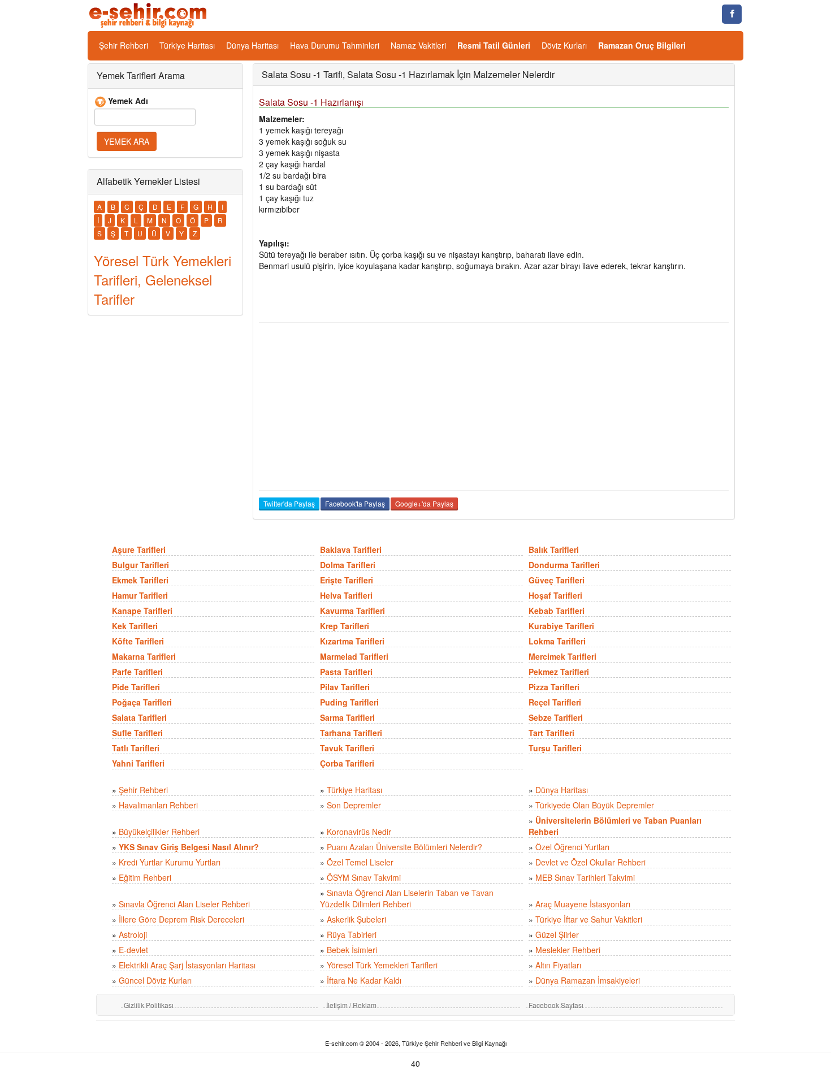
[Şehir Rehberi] (149, 14)
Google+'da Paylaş (424, 503)
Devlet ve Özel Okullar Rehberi (590, 862)
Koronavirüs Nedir (359, 831)
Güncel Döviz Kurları (155, 980)
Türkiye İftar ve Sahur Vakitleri (588, 919)
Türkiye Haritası (187, 45)
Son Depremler (354, 805)
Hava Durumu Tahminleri (334, 45)
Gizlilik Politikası (149, 1005)
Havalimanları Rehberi (158, 805)
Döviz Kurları (564, 45)
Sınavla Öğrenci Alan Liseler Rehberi (184, 904)
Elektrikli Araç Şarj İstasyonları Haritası (187, 965)
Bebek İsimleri (352, 949)
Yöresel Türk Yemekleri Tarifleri (382, 965)
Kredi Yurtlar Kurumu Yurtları (169, 862)
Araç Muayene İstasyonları (582, 904)
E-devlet (133, 949)
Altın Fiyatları (558, 965)
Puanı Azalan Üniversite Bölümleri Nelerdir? (404, 846)
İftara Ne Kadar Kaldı (364, 980)
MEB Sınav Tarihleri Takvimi (585, 877)
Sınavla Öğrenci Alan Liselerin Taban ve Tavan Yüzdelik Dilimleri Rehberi (407, 898)
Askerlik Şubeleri (356, 919)
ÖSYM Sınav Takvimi (364, 877)
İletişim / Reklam (351, 1005)
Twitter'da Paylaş (289, 503)
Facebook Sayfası (556, 1005)
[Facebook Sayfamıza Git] (732, 14)
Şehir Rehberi (123, 45)
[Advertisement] (494, 406)
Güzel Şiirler (557, 934)
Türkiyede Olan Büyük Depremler (594, 805)
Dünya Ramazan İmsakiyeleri (587, 980)
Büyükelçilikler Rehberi (159, 831)
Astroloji (133, 934)
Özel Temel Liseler (360, 862)
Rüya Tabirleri (351, 934)
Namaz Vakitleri (418, 45)
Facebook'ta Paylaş (355, 503)
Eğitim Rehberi (145, 877)
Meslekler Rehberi (567, 949)
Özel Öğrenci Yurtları (572, 846)
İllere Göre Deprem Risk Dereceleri (181, 919)
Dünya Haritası (252, 45)
